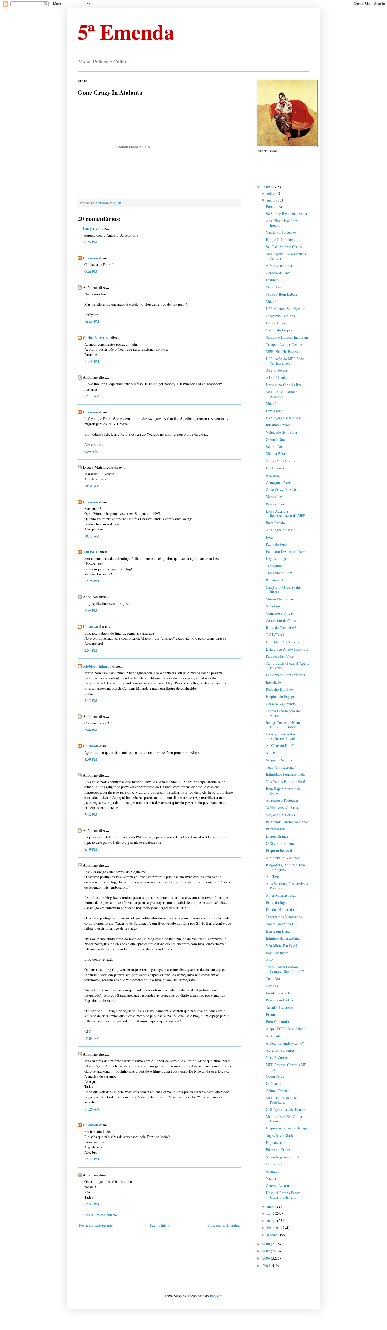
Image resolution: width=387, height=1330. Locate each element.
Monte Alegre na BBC (282, 923)
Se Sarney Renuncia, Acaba (286, 213)
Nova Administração (281, 895)
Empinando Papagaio (281, 696)
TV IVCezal (275, 634)
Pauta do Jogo (276, 544)
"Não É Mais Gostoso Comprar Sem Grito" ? (285, 969)
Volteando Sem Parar (281, 432)
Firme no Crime (278, 1149)
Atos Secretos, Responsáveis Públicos (287, 886)
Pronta (271, 1014)
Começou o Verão (279, 482)
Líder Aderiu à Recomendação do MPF (285, 513)
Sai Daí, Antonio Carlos (284, 246)
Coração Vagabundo (281, 703)
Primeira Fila (276, 828)
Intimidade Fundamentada (285, 774)
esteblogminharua (97, 666)
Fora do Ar (274, 206)
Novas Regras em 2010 (283, 1156)
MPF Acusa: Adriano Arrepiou (281, 394)
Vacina (271, 1178)
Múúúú (271, 301)
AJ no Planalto (277, 377)
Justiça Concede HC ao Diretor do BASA (283, 724)
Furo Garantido (277, 1021)
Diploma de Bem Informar (285, 674)
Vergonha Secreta (279, 760)
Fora (269, 537)
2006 (266, 1258)
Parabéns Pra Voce (280, 656)
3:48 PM (90, 729)
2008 (266, 1243)
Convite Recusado (279, 1185)
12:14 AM (92, 395)
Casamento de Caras (281, 620)
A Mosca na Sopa (279, 265)
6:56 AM (91, 451)
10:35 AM (92, 485)
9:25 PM (90, 241)
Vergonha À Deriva (280, 814)
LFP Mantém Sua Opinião (285, 308)
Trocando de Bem (279, 572)
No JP (270, 752)
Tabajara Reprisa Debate (284, 344)
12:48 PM (91, 1159)
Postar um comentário (100, 1214)
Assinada (272, 1171)
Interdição (273, 682)
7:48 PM (90, 814)
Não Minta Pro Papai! (282, 945)
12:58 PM (91, 1203)
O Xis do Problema (280, 843)
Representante (276, 504)
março (272, 1220)
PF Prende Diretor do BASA (287, 821)
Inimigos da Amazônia (283, 938)
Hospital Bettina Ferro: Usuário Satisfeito (283, 1195)
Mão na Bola (275, 453)
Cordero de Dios (278, 272)
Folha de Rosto (277, 952)
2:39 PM (90, 610)
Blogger (215, 1295)
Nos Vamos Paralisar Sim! (285, 781)
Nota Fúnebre (276, 605)
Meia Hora (274, 286)
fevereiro (274, 1227)
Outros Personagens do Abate (283, 713)
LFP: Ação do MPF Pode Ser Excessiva (285, 361)
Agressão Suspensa (280, 1050)
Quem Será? (275, 1076)
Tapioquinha (275, 565)
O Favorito (274, 1083)
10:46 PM (91, 321)
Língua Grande (277, 836)
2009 (266, 186)
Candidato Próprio (279, 330)
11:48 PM (91, 361)
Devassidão (274, 410)
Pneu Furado (275, 522)
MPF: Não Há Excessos (283, 351)
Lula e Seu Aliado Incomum (287, 649)
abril (271, 1213)
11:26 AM (92, 1109)
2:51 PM (90, 650)
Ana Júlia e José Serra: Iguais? (283, 223)
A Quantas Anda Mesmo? (285, 1043)
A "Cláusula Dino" (280, 745)
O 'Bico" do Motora (280, 460)
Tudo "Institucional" (281, 767)
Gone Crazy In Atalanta (283, 489)
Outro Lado (274, 1164)
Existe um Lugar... (280, 931)
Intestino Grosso (278, 424)
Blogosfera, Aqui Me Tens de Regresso (285, 867)
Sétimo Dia (274, 446)
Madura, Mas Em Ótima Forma (284, 1118)
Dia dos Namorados (280, 909)
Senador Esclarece (279, 1007)
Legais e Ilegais (277, 558)
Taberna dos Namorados (284, 916)
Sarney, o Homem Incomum (287, 337)
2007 (266, 1251)
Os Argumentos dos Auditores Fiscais (280, 736)
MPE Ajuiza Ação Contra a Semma (286, 256)
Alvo (269, 959)
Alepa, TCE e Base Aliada (285, 1028)
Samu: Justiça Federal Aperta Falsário (287, 665)
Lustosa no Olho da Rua (284, 384)
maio (271, 1206)
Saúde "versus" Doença (283, 807)
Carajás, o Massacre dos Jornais (283, 589)
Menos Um (274, 496)
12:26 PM (91, 581)
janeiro (272, 1234)
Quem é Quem (276, 439)
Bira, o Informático (280, 239)
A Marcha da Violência (283, 857)
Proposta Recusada (280, 850)
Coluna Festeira (277, 1090)
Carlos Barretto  (96, 337)
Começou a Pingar (279, 613)
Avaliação (273, 475)
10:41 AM (92, 536)
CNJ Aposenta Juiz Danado (286, 1109)
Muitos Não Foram (280, 598)
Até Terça (273, 876)
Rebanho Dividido (279, 689)
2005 (266, 1265)
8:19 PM (90, 849)
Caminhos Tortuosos (281, 232)
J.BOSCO (91, 552)
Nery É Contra (277, 1057)
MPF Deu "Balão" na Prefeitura (281, 1100)
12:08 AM (92, 1038)
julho (271, 193)
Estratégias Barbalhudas (283, 417)
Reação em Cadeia (279, 999)
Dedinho (272, 279)
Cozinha (272, 985)
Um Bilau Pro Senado (282, 642)
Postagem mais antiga (223, 1225)
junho (271, 200)
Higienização (275, 1142)
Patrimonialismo (278, 579)
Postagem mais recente (96, 1225)
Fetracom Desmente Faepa (285, 551)
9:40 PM (90, 271)
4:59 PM (90, 759)
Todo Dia (273, 978)
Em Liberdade (276, 467)
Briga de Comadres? (281, 627)
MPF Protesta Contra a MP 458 (286, 1067)
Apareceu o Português (282, 800)
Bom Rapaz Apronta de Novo (283, 791)
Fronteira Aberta (278, 992)
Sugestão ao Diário (280, 1135)
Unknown (90, 258)
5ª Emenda (126, 31)
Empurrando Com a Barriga (286, 1128)
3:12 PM (90, 700)
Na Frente (273, 1036)
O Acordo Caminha (280, 315)
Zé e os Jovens (276, 370)
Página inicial (160, 1225)
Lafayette (90, 228)
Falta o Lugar (276, 322)
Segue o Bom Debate (281, 294)
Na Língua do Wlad (280, 529)
